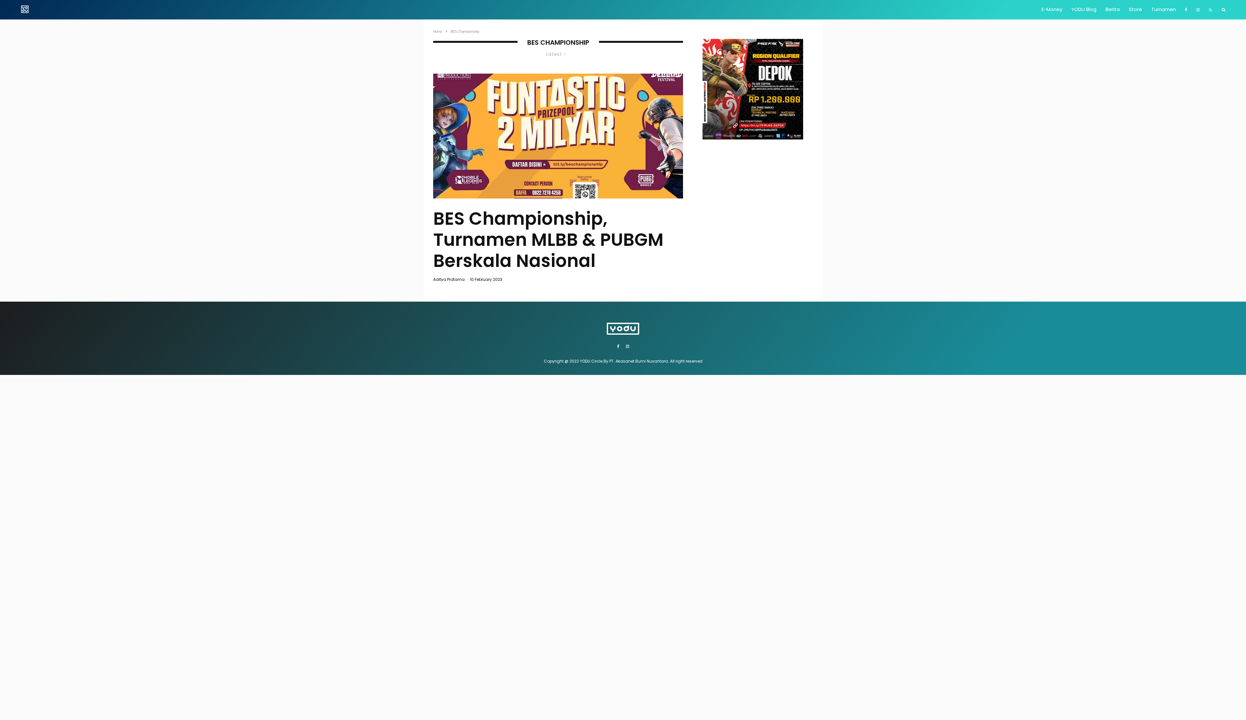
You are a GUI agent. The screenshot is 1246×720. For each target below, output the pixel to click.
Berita (1113, 9)
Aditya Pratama (449, 279)
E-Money (1052, 9)
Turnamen (1163, 9)
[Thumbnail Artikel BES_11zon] (558, 136)
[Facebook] (1186, 9)
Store (1135, 9)
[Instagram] (1198, 9)
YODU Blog (1083, 9)
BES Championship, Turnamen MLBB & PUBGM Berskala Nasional (548, 239)
